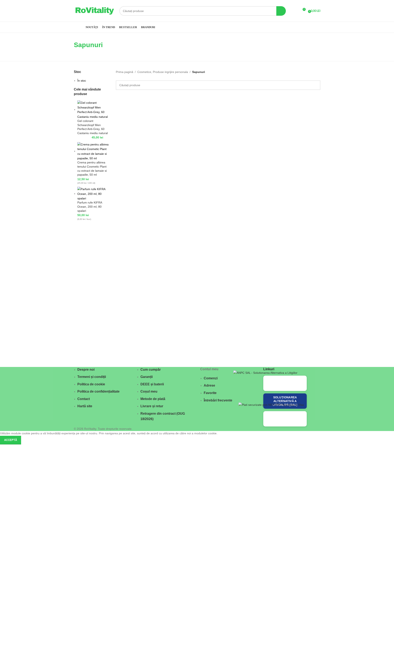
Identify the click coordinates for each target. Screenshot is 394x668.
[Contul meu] (294, 11)
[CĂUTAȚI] (281, 11)
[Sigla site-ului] (94, 10)
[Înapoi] (68, 47)
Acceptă (10, 440)
